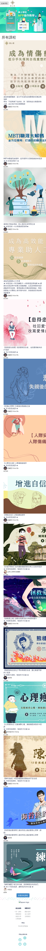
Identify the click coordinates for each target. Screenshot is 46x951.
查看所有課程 (23, 895)
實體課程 (18, 914)
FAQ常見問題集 (23, 926)
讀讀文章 (18, 916)
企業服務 (18, 919)
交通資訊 (27, 916)
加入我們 (27, 914)
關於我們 (27, 912)
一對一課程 (17, 912)
